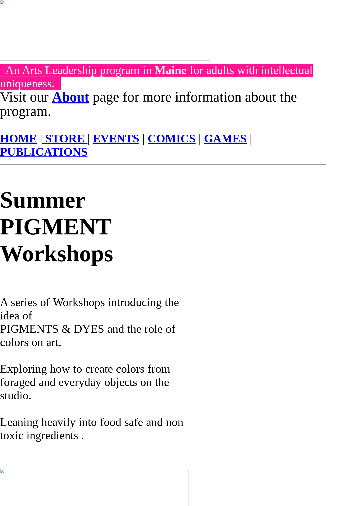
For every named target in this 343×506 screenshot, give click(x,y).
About (70, 97)
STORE (65, 138)
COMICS (172, 138)
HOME (18, 138)
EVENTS (116, 138)
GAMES (225, 138)
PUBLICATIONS (44, 151)
